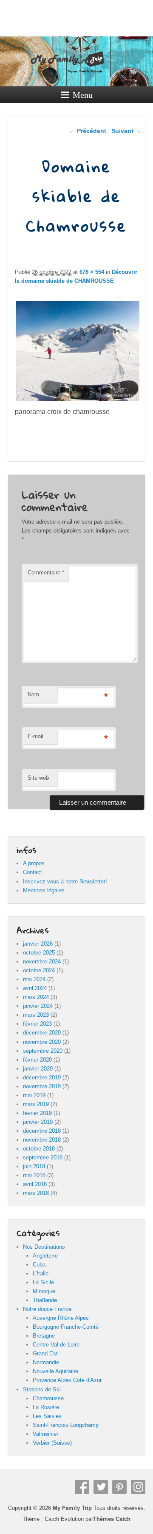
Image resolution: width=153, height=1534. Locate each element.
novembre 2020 (42, 1042)
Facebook (82, 1487)
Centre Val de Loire (56, 1344)
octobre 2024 (39, 970)
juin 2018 (34, 1166)
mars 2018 (36, 1193)
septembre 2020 (42, 1051)
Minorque (44, 1291)
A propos (34, 863)
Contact (32, 872)
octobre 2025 (39, 952)
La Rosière (46, 1407)
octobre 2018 (39, 1148)
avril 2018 (35, 1184)
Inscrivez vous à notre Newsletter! (65, 881)
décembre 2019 (42, 1077)
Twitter (101, 1487)
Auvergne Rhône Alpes (61, 1318)
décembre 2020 (42, 1032)
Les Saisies (47, 1416)
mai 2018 (34, 1175)
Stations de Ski (42, 1389)
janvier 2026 (38, 944)
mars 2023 (36, 1015)
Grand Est (45, 1353)
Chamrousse (48, 1398)
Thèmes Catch (111, 1519)
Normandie (46, 1362)
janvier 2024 (38, 1006)
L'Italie (40, 1273)
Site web (38, 778)
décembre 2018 (42, 1131)
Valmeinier (45, 1434)
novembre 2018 (42, 1140)
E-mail (35, 736)
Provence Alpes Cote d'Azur (67, 1380)
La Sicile (43, 1282)
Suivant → (126, 130)
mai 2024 (34, 979)
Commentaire (46, 572)
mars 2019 (36, 1104)
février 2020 (37, 1060)
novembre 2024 (42, 961)
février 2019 (37, 1113)
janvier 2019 (38, 1122)
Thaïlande (45, 1300)
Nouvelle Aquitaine (55, 1371)
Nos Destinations (44, 1247)
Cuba (39, 1264)
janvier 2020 (38, 1068)
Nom (33, 694)
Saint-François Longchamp (66, 1425)
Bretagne (44, 1336)
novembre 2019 (42, 1086)
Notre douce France (47, 1309)
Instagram (138, 1487)
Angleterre (45, 1256)
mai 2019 (34, 1095)
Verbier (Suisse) (52, 1443)
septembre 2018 (42, 1157)
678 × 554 (91, 272)
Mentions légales (44, 890)
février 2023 (37, 1024)
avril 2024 (35, 988)
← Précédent (87, 130)
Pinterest (119, 1487)
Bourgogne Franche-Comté (66, 1327)
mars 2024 (36, 997)
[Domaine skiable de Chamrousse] (77, 400)
